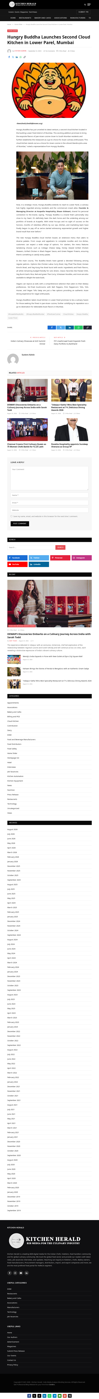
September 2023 (14, 990)
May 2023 (11, 1008)
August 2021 (12, 1105)
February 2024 (13, 967)
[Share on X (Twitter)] (13, 57)
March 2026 (12, 852)
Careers (11, 12)
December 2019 (13, 1197)
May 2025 (11, 898)
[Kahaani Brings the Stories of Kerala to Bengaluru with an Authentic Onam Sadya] (14, 671)
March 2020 (12, 1183)
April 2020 (11, 1178)
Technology (12, 804)
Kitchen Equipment (15, 781)
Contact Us (11, 1360)
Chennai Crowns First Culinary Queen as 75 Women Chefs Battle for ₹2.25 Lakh (26, 445)
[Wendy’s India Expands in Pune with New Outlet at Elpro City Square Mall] (14, 659)
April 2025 (11, 903)
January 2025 (12, 916)
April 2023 (11, 1013)
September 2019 (14, 1210)
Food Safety (12, 749)
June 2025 (11, 894)
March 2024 (12, 962)
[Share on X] (34, 1396)
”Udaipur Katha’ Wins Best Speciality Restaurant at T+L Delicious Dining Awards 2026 (68, 407)
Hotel (9, 762)
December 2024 (13, 921)
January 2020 (12, 1192)
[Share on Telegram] (55, 1396)
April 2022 (11, 1068)
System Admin (20, 51)
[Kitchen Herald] (22, 4)
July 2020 (11, 1164)
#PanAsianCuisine (53, 314)
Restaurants (25, 18)
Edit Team (13, 641)
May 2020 (11, 1174)
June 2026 (11, 838)
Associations (60, 18)
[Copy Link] (24, 57)
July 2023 (11, 999)
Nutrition (11, 790)
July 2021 (11, 1109)
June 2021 (11, 1114)
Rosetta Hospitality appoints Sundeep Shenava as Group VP (69, 445)
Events (17, 12)
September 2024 (14, 935)
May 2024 (11, 953)
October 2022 (12, 1040)
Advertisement (13, 1342)
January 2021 (12, 1137)
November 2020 (13, 1146)
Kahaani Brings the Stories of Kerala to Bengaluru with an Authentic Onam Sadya (56, 668)
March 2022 (12, 1073)
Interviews (11, 767)
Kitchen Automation (15, 776)
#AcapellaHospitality (16, 314)
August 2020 (12, 1160)
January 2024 (12, 972)
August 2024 (12, 939)
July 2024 (11, 944)
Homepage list (13, 758)
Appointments (13, 703)
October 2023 (12, 985)
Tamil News (33, 12)
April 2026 (11, 848)
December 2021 (13, 1086)
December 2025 (13, 866)
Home (13, 18)
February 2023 (13, 1022)
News (9, 785)
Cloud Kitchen (68, 314)
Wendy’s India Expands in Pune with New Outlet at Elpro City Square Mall (52, 656)
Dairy (9, 730)
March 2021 (12, 1128)
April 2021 (11, 1123)
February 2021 (13, 1132)
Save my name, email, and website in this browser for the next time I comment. (45, 516)
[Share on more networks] (70, 1396)
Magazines (24, 12)
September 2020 (14, 1155)
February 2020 (13, 1187)
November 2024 (13, 926)
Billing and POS (13, 716)
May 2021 (11, 1118)
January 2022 (12, 1082)
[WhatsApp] (9, 148)
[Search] (85, 4)
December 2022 (13, 1031)
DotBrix (52, 1384)
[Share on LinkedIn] (17, 57)
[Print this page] (65, 1396)
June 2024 (11, 949)
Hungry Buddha (82, 314)
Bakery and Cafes (43, 18)
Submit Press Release (16, 1351)
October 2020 (12, 1151)
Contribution (12, 726)
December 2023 (13, 976)
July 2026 (11, 834)
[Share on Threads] (39, 1396)
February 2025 (13, 912)
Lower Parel (12, 318)
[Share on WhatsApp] (20, 57)
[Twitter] (9, 136)
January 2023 (12, 1027)
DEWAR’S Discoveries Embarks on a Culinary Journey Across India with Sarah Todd (27, 407)
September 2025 (14, 880)
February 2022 (13, 1077)
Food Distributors (14, 744)
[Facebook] (9, 129)
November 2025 (13, 871)
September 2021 (14, 1100)
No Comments (50, 51)
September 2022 (14, 1045)
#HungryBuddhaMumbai (35, 314)
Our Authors (12, 1337)
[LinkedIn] (9, 142)
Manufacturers (77, 18)
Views (9, 813)
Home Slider (12, 30)
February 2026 (13, 857)
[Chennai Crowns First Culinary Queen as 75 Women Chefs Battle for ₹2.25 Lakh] (27, 429)
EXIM (9, 735)
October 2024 (12, 930)
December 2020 (13, 1141)
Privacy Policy (12, 1365)
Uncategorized (13, 808)
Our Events (11, 1355)
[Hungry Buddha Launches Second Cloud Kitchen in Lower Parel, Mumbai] (49, 90)
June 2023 (11, 1004)
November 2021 (13, 1091)
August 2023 (12, 995)
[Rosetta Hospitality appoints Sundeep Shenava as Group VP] (71, 429)
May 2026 (11, 843)
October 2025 (12, 875)
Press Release (12, 794)
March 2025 (12, 907)
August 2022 (12, 1050)
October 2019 (12, 1206)
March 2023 (12, 1017)
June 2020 (11, 1169)
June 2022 (11, 1059)
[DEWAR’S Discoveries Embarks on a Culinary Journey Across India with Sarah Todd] (27, 390)
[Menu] (89, 4)
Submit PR (83, 12)
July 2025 (11, 889)
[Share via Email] (60, 1396)
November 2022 (13, 1036)
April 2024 (11, 958)
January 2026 (12, 861)
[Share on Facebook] (9, 57)
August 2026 (12, 829)
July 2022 (11, 1054)
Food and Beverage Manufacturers (22, 626)
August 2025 (12, 884)
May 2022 (11, 1063)
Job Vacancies (12, 771)
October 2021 (12, 1096)
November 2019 (13, 1201)
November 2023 (13, 981)
